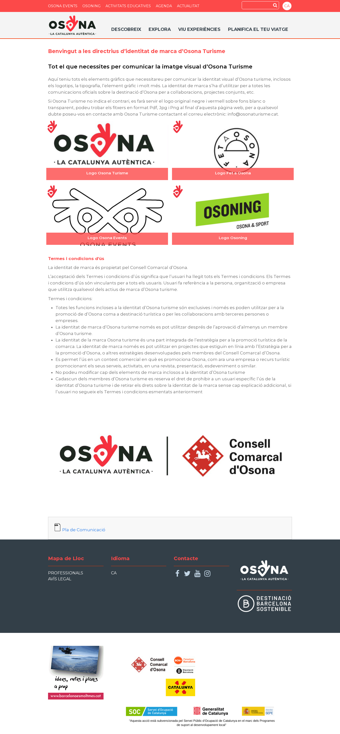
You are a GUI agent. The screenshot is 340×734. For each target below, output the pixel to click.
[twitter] (187, 573)
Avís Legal (59, 579)
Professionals (65, 573)
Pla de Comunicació (83, 529)
